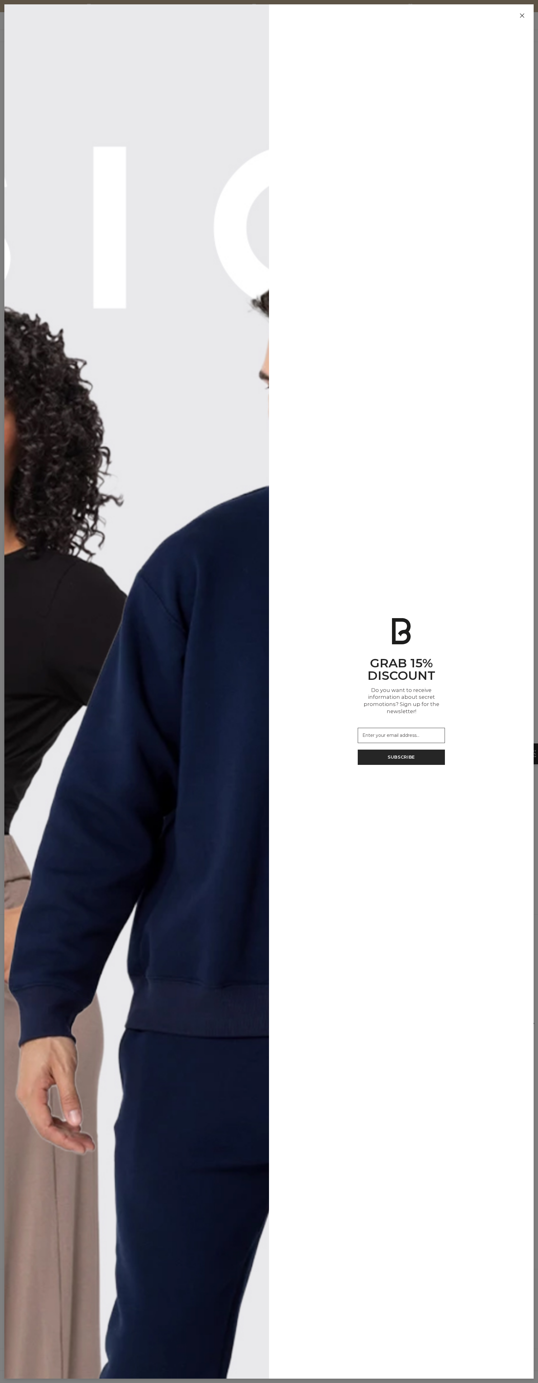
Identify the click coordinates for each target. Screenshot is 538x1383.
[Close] (522, 16)
